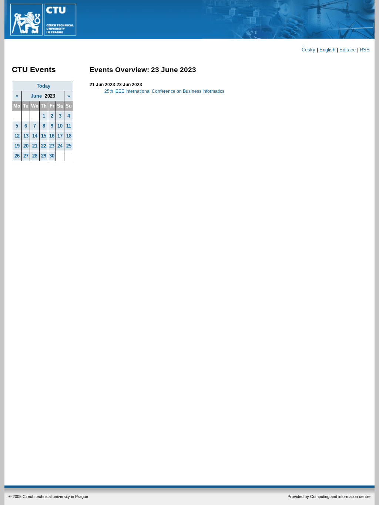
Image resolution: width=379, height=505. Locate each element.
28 (34, 156)
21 (34, 146)
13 (25, 136)
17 (60, 136)
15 (43, 136)
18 (68, 136)
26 (17, 156)
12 (17, 136)
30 (51, 156)
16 (51, 136)
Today (43, 86)
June (36, 96)
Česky (308, 49)
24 (60, 146)
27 (25, 156)
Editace (347, 49)
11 (68, 126)
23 (51, 146)
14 (34, 136)
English (327, 49)
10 (60, 126)
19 (17, 146)
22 (43, 146)
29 (43, 156)
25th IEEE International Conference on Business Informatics (164, 91)
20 (25, 146)
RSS (365, 49)
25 (68, 146)
